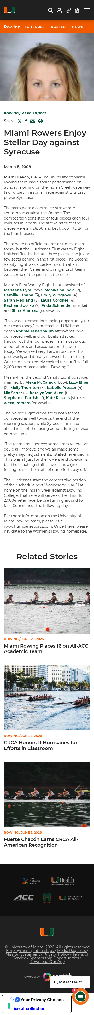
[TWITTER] (18, 121)
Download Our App (47, 961)
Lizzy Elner (79, 382)
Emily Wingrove (56, 295)
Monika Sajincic (59, 290)
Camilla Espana (18, 295)
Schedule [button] (35, 27)
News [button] (78, 27)
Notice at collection (26, 1008)
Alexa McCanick (41, 382)
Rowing (12, 27)
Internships (44, 950)
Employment (18, 950)
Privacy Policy (56, 954)
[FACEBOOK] (25, 121)
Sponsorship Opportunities (55, 958)
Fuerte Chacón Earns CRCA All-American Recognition (41, 842)
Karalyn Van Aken (47, 392)
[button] (87, 10)
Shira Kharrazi (25, 310)
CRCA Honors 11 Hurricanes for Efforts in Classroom (41, 745)
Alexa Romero (17, 403)
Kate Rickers (58, 397)
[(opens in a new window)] (31, 881)
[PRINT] (39, 121)
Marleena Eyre (17, 290)
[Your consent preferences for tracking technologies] (9, 1006)
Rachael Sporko (19, 305)
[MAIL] (31, 121)
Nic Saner (13, 392)
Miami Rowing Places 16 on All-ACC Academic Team (46, 649)
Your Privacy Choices (42, 999)
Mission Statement (23, 954)
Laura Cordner (54, 300)
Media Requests (72, 950)
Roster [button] (58, 27)
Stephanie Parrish (21, 397)
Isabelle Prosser (62, 387)
